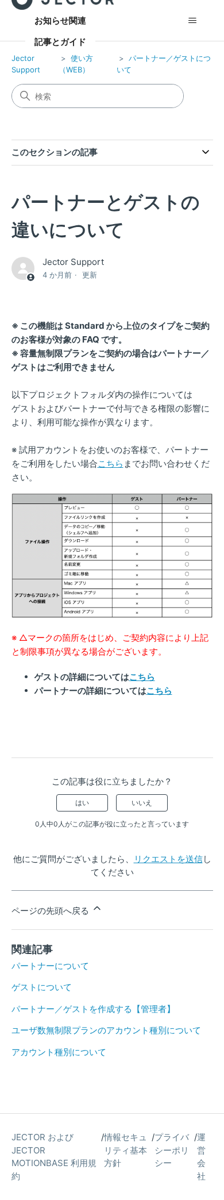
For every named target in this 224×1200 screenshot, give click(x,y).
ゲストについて (41, 987)
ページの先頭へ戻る (51, 910)
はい (82, 802)
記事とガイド (60, 41)
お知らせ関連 (60, 20)
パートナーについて (50, 965)
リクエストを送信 (168, 858)
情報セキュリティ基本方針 (125, 1150)
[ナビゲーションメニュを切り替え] (192, 20)
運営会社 (201, 1157)
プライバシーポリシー (172, 1150)
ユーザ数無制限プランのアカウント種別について (106, 1030)
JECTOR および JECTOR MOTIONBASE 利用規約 (53, 1157)
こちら (110, 463)
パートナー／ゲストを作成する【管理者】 (93, 1008)
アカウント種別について (58, 1052)
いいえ (142, 802)
